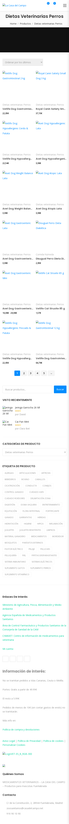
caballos (40, 479)
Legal (12, 740)
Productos (25, 23)
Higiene (27, 523)
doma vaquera (29, 504)
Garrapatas (25, 517)
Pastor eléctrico (14, 549)
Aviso (6, 740)
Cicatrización (12, 485)
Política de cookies (53, 740)
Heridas (42, 517)
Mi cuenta (8, 648)
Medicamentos (39, 536)
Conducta (31, 485)
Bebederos (10, 479)
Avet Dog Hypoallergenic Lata (51, 158)
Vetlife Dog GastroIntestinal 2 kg (18, 109)
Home (13, 23)
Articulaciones (27, 473)
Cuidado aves (36, 492)
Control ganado (14, 492)
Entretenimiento (51, 504)
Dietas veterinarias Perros (17, 104)
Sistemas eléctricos (42, 561)
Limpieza (51, 530)
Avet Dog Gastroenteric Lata (18, 258)
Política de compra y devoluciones (21, 729)
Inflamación (56, 523)
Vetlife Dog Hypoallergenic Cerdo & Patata (18, 158)
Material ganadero (15, 536)
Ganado (9, 517)
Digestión (10, 504)
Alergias (9, 473)
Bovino (25, 479)
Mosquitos (11, 542)
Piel (24, 555)
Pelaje (32, 549)
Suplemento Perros (40, 568)
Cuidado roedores (15, 498)
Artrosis (45, 473)
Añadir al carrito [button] (17, 96)
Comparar (27, 96)
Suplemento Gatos (15, 568)
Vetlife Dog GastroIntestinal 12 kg (51, 358)
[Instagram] (13, 659)
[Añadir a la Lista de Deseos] (8, 96)
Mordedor (58, 536)
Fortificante (52, 511)
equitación (11, 511)
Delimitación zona (40, 498)
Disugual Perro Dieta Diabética (51, 258)
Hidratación (11, 523)
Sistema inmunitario (15, 561)
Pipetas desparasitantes (44, 555)
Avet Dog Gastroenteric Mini (18, 308)
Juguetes (9, 530)
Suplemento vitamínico (17, 574)
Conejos (47, 485)
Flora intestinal (31, 511)
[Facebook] (6, 659)
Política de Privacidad (29, 740)
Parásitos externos (32, 542)
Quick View (6, 75)
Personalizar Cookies (14, 744)
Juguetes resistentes (30, 530)
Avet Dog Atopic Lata (49, 208)
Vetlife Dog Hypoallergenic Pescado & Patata (18, 358)
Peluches (45, 549)
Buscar (60, 389)
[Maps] (20, 659)
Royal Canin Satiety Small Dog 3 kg (51, 109)
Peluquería (11, 555)
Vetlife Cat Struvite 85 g (50, 308)
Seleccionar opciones (50, 146)
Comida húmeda (45, 254)
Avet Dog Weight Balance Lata (18, 208)
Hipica (40, 523)
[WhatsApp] (27, 659)
